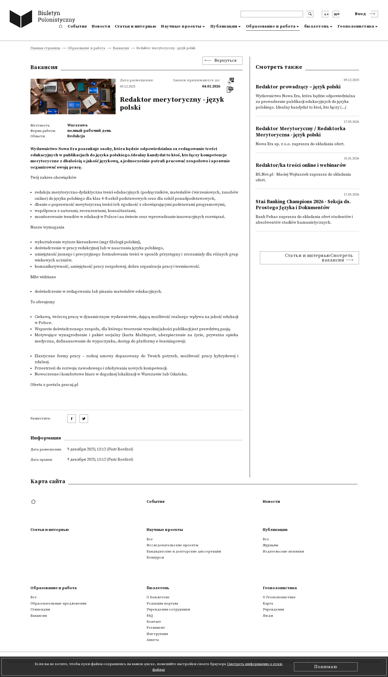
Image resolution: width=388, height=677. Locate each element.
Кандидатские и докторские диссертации (184, 551)
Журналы (270, 545)
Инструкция (157, 634)
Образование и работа (271, 26)
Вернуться (225, 60)
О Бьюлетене (158, 597)
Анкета (153, 639)
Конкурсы (155, 557)
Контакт (154, 621)
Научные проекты (181, 26)
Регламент (156, 627)
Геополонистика (355, 26)
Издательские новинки (283, 551)
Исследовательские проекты (172, 545)
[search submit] (310, 14)
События (77, 26)
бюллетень (316, 26)
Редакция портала (162, 603)
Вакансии (121, 48)
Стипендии (40, 609)
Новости (100, 26)
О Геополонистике (279, 597)
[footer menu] (33, 502)
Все (150, 539)
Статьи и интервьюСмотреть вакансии (319, 258)
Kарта (268, 603)
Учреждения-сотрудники (168, 609)
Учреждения (273, 609)
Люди (268, 615)
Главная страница (45, 48)
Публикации (223, 26)
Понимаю (325, 667)
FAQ (150, 615)
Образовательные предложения (58, 603)
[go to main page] (43, 20)
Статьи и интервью (135, 26)
